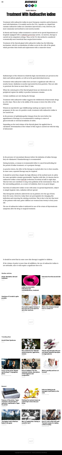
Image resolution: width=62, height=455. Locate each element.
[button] (2, 1)
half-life (24, 179)
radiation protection (28, 35)
